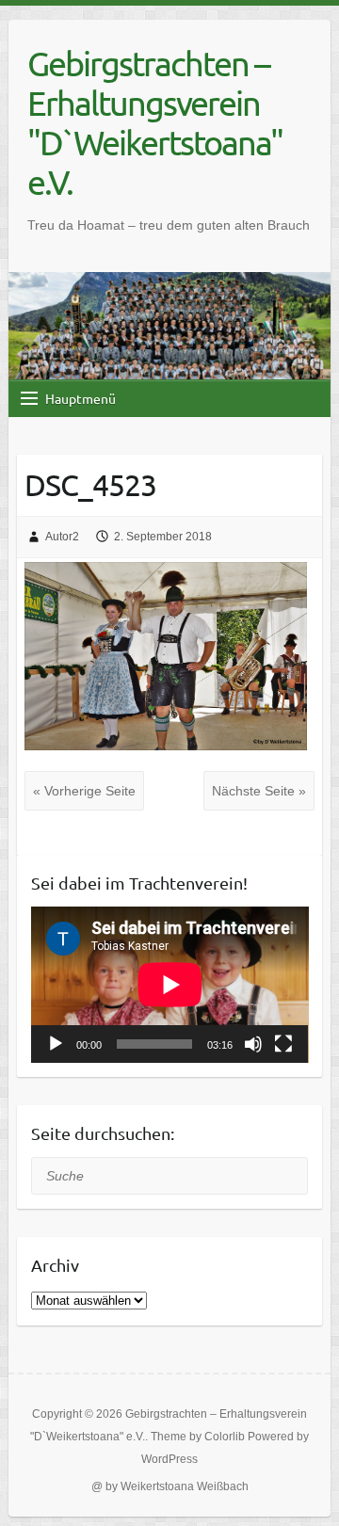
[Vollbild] (283, 1044)
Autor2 (62, 536)
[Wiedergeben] (55, 1044)
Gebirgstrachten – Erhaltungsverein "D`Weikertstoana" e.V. (154, 122)
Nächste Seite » (259, 790)
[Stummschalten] (253, 1044)
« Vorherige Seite (84, 790)
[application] (170, 985)
